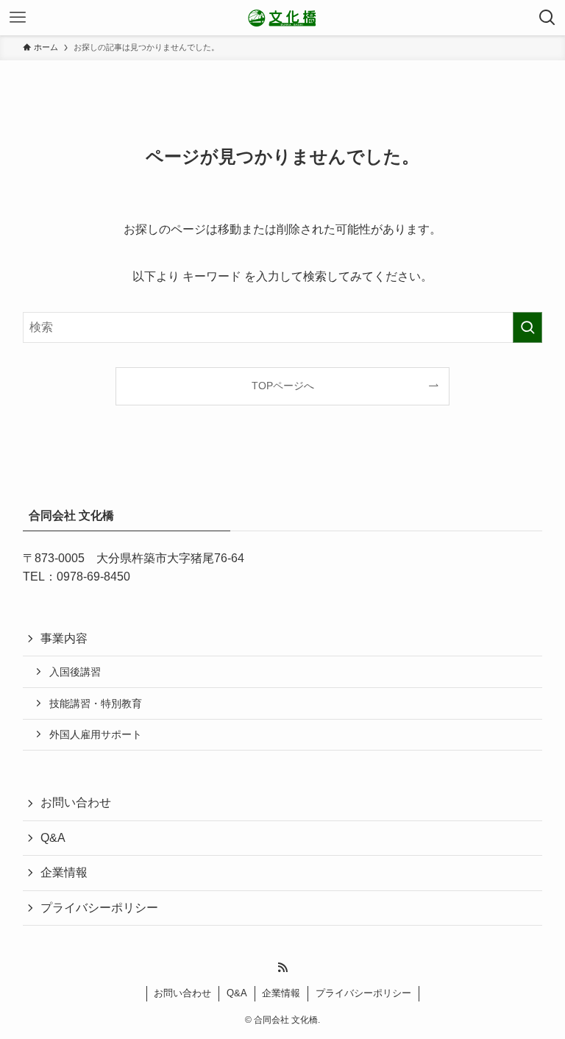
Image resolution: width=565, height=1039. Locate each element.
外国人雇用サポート (95, 734)
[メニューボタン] (17, 17)
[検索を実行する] (527, 327)
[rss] (282, 967)
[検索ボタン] (547, 17)
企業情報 (64, 872)
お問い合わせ (75, 802)
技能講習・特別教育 (95, 703)
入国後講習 (75, 672)
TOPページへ (283, 385)
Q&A (52, 837)
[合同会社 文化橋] (282, 17)
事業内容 (64, 638)
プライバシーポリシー (99, 907)
